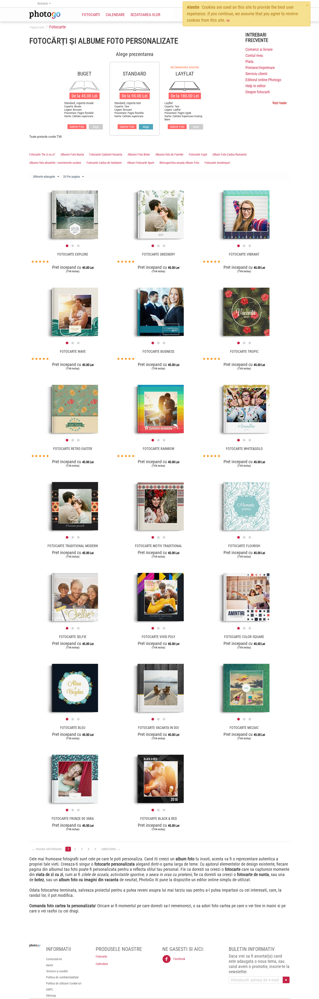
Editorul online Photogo (263, 79)
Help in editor (255, 86)
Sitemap (51, 995)
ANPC (49, 989)
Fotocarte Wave (73, 351)
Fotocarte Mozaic (244, 728)
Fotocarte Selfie (72, 637)
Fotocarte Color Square (244, 637)
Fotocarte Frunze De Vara (73, 819)
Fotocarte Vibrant (244, 254)
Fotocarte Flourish (244, 546)
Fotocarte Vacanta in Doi (158, 728)
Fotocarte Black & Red (158, 819)
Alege (96, 126)
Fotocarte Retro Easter (72, 449)
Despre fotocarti (257, 92)
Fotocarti (91, 14)
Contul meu (254, 55)
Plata (249, 61)
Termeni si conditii (57, 971)
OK (228, 20)
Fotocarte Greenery (158, 254)
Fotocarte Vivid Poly (158, 637)
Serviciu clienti (256, 73)
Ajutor (49, 965)
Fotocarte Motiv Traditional (158, 546)
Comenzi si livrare (259, 49)
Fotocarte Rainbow (158, 449)
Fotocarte (101, 956)
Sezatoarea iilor (145, 14)
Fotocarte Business (158, 351)
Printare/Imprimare (260, 67)
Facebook (179, 959)
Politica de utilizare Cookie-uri (63, 983)
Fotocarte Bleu (72, 728)
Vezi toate (279, 103)
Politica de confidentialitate (62, 977)
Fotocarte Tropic (244, 351)
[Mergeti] (286, 980)
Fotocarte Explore (72, 254)
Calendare (115, 14)
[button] (67, 245)
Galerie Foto (77, 126)
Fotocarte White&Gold (244, 449)
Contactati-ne (54, 959)
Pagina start (37, 27)
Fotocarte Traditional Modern (73, 546)
